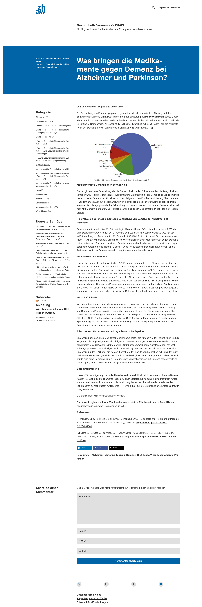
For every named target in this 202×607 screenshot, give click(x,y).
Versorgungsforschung (45, 207)
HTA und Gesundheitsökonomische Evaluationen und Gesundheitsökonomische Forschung (53, 151)
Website (83, 551)
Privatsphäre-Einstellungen (92, 602)
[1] (106, 124)
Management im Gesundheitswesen (51, 169)
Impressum (164, 8)
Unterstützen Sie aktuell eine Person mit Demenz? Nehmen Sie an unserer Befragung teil (53, 260)
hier (96, 396)
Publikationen (41, 195)
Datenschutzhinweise (89, 595)
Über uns (175, 8)
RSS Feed (42, 301)
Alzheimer (97, 455)
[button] (84, 448)
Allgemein (40, 117)
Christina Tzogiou (115, 455)
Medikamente (165, 455)
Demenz (131, 455)
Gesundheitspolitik (43, 137)
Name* (82, 531)
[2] (151, 128)
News (38, 190)
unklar (80, 212)
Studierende (41, 199)
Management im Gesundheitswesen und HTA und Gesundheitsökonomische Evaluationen (53, 176)
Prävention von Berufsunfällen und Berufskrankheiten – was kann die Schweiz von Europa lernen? (50, 236)
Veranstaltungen (42, 203)
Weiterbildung (41, 211)
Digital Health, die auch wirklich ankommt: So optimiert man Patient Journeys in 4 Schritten (53, 284)
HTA (139, 455)
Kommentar (85, 496)
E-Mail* (82, 541)
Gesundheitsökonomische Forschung (51, 126)
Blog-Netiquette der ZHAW (92, 599)
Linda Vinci (117, 107)
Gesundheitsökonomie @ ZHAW (100, 25)
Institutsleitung (42, 165)
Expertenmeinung (43, 122)
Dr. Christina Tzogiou (93, 107)
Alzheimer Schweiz (153, 117)
